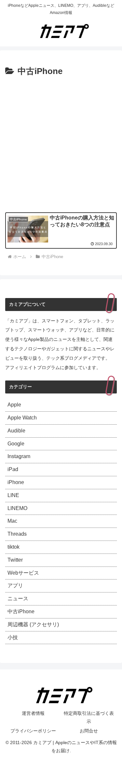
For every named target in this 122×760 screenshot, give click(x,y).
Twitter (15, 560)
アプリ (15, 585)
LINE (13, 495)
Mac (12, 521)
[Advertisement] (61, 143)
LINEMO (17, 508)
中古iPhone (20, 611)
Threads (17, 534)
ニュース (17, 598)
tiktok (13, 547)
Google (15, 443)
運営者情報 (33, 713)
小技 (12, 637)
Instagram (18, 456)
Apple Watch (22, 417)
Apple (14, 404)
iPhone (15, 482)
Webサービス (23, 573)
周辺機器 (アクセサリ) (33, 624)
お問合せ (89, 730)
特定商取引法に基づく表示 (89, 717)
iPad (12, 469)
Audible (16, 430)
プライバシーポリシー (33, 730)
